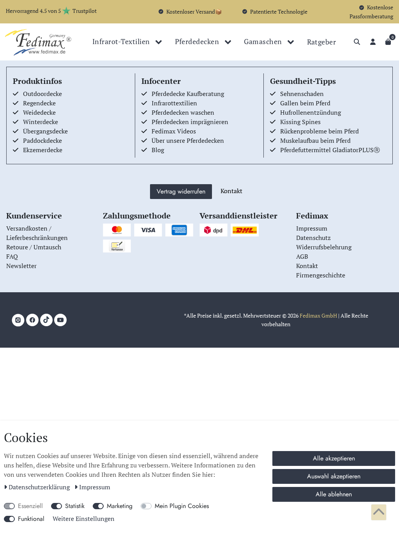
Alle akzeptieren (334, 458)
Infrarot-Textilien (122, 41)
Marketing (119, 505)
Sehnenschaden (302, 93)
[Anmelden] (373, 42)
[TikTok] (46, 320)
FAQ (12, 256)
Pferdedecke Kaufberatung (188, 93)
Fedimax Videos (174, 131)
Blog (158, 150)
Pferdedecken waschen (183, 112)
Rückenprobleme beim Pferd (319, 131)
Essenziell (30, 505)
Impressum (94, 487)
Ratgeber (321, 41)
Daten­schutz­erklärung (40, 487)
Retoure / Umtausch (33, 247)
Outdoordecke (42, 93)
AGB (302, 256)
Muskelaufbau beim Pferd (315, 140)
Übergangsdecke (45, 131)
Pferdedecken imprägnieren (190, 121)
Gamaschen (264, 41)
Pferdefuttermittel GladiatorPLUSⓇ (330, 150)
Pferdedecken (198, 41)
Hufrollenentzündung (310, 112)
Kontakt (231, 191)
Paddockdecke (42, 140)
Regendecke (39, 103)
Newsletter (21, 265)
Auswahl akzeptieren (333, 476)
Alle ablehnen (334, 494)
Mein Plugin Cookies (182, 505)
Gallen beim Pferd (305, 103)
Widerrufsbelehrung (323, 247)
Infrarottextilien (174, 103)
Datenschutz (313, 237)
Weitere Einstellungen (84, 518)
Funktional (31, 518)
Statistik (75, 505)
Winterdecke (40, 121)
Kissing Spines (300, 121)
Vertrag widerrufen (181, 191)
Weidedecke (39, 112)
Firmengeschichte (320, 275)
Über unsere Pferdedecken (188, 140)
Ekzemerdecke (42, 150)
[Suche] (357, 42)
